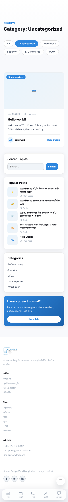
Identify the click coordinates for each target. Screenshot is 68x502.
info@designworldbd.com (17, 450)
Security (12, 51)
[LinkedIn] (22, 479)
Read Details (53, 139)
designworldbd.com (14, 455)
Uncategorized (26, 43)
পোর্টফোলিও (7, 407)
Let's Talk (34, 319)
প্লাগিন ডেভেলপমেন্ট (10, 383)
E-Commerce (32, 51)
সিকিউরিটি (7, 392)
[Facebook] (6, 479)
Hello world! (17, 119)
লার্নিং (5, 416)
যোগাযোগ (7, 430)
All (8, 43)
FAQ (5, 426)
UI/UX (52, 51)
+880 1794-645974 (13, 445)
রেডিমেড (6, 412)
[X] (14, 479)
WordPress (50, 43)
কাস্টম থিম (7, 378)
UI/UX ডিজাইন (9, 387)
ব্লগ (5, 421)
